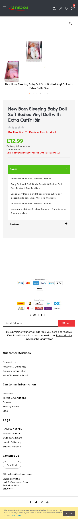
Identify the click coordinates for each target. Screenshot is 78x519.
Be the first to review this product (32, 132)
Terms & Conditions (14, 398)
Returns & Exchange (14, 366)
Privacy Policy (64, 335)
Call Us (13, 464)
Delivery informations (18, 146)
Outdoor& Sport (12, 438)
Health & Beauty (12, 442)
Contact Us (9, 362)
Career (7, 402)
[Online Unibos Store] (18, 8)
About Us (8, 393)
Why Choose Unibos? (15, 375)
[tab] (39, 169)
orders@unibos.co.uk (19, 474)
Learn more (16, 515)
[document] (39, 513)
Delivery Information (14, 371)
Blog (5, 411)
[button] (70, 26)
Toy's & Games (11, 433)
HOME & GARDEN (12, 429)
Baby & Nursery (12, 446)
